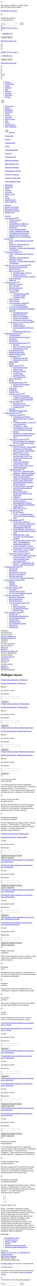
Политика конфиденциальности (16, 1247)
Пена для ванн (14, 290)
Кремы (11, 363)
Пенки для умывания (20, 318)
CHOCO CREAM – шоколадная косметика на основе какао (24, 448)
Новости (8, 91)
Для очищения (14, 510)
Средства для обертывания (18, 307)
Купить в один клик (8, 858)
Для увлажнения (15, 520)
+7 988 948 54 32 (6, 33)
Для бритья (13, 570)
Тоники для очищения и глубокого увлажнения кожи (23, 397)
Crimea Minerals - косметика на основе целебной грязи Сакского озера (24, 531)
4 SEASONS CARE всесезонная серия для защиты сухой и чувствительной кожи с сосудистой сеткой (24, 558)
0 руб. (3, 74)
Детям (7, 113)
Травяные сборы (15, 622)
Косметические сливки (17, 354)
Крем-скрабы (13, 362)
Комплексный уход (11, 164)
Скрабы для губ (18, 407)
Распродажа (9, 106)
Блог (6, 89)
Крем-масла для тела (20, 360)
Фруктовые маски (19, 377)
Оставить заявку (6, 1263)
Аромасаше (13, 222)
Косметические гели (16, 350)
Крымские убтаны (19, 371)
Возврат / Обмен (11, 1241)
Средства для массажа (12, 178)
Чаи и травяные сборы (13, 181)
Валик (15, 605)
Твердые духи (14, 392)
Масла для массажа (15, 599)
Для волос (8, 117)
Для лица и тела (15, 445)
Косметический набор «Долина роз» (13, 683)
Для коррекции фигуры (17, 439)
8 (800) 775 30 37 (9, 28)
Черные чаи (13, 625)
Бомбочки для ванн (16, 284)
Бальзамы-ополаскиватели (18, 267)
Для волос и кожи (15, 415)
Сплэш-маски (18, 373)
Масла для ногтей (15, 379)
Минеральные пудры (20, 348)
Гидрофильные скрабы (21, 294)
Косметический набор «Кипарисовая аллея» (16, 731)
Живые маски (18, 369)
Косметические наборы (21, 384)
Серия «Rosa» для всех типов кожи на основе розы (23, 550)
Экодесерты (13, 585)
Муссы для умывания (20, 316)
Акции (7, 86)
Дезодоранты (13, 341)
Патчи (11, 380)
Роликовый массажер (20, 608)
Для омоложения (15, 469)
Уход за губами (14, 401)
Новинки (8, 87)
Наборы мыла (18, 386)
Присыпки (13, 388)
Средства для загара (12, 174)
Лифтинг (16, 497)
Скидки (7, 216)
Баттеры (16, 432)
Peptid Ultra (17, 460)
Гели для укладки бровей (22, 347)
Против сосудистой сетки (18, 553)
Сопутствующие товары (17, 229)
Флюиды (12, 409)
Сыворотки (13, 390)
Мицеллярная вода (19, 314)
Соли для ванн (14, 301)
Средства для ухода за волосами (16, 265)
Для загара (12, 589)
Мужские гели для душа (17, 572)
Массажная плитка (15, 601)
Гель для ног (13, 569)
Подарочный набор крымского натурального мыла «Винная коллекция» (16, 923)
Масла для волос (15, 271)
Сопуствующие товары (17, 618)
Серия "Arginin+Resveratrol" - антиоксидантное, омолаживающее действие (23, 501)
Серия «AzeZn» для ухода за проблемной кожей (23, 466)
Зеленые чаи (13, 614)
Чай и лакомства (10, 126)
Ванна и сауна (10, 119)
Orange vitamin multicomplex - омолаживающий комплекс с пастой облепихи (23, 482)
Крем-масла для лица (20, 358)
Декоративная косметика (18, 343)
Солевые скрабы (19, 297)
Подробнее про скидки (9, 11)
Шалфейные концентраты (18, 411)
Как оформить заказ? (12, 1238)
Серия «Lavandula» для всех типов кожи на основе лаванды (24, 547)
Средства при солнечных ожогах (20, 593)
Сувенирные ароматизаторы (19, 233)
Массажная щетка (19, 606)
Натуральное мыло (15, 288)
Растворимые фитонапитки (18, 616)
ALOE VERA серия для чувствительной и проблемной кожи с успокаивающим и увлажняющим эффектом (24, 524)
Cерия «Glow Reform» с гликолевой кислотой (21, 463)
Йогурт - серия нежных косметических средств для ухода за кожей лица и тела (22, 456)
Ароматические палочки (17, 225)
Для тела (8, 115)
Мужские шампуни (16, 576)
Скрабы (12, 292)
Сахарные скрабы (19, 295)
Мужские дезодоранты (17, 574)
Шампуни (12, 280)
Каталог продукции (12, 207)
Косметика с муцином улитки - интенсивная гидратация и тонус (24, 435)
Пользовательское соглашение (15, 1245)
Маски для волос (15, 269)
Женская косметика (11, 160)
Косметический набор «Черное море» (14, 837)
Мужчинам (9, 112)
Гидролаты (13, 339)
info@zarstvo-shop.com (8, 41)
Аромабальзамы (14, 335)
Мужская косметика (12, 167)
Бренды (7, 108)
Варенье (12, 582)
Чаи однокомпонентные (17, 623)
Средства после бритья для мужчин (21, 578)
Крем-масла (13, 356)
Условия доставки (11, 1240)
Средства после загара (17, 591)
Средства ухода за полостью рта (20, 322)
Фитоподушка (18, 610)
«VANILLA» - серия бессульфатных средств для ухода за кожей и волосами (22, 428)
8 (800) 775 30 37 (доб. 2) (9, 1252)
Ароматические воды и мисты (19, 337)
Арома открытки (15, 220)
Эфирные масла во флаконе (18, 235)
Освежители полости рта (22, 331)
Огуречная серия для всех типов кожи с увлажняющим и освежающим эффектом (24, 542)
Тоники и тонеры (15, 394)
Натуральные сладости (13, 171)
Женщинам (9, 110)
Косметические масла (16, 352)
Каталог (8, 82)
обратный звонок (7, 1254)
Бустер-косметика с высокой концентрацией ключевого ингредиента (23, 488)
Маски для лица (15, 366)
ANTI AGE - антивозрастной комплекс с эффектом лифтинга (24, 472)
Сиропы (12, 584)
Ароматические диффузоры (18, 224)
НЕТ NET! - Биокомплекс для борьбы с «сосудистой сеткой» (23, 564)
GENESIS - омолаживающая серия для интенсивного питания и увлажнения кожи (23, 477)
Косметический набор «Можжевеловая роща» (17, 755)
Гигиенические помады (21, 405)
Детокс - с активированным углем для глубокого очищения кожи (24, 516)
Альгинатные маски (20, 367)
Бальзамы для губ (19, 403)
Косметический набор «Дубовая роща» (14, 707)
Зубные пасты (18, 324)
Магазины (8, 95)
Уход (6, 121)
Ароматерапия (10, 125)
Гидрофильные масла (20, 313)
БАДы (7, 123)
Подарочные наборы (12, 211)
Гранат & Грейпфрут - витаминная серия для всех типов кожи (22, 493)
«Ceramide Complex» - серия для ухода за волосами (24, 423)
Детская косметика (11, 150)
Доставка (8, 93)
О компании (9, 84)
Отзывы (8, 97)
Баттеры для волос (19, 275)
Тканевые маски (19, 375)
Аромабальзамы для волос (22, 273)
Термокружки (14, 620)
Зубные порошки (19, 326)
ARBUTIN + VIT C (20, 508)
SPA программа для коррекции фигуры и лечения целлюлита (24, 442)
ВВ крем (16, 345)
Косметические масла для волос (24, 276)
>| (5, 1201)
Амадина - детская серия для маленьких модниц (19, 245)
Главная (7, 205)
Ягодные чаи (13, 627)
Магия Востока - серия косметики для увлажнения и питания (23, 536)
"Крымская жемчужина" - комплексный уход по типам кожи (23, 418)
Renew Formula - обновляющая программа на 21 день (24, 451)
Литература (13, 227)
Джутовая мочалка (19, 305)
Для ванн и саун (10, 157)
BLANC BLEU (18, 512)
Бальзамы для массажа (17, 597)
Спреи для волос (15, 278)
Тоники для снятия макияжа (23, 399)
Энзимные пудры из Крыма (23, 320)
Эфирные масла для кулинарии (20, 237)
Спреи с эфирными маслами (19, 231)
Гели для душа (14, 286)
